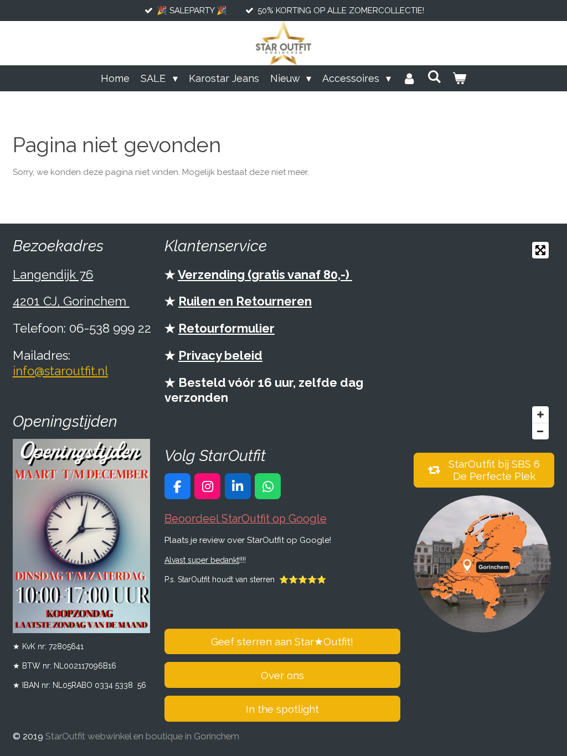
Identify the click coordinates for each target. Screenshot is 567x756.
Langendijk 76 (53, 274)
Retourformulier (226, 328)
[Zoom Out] (540, 431)
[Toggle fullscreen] (540, 250)
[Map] (484, 340)
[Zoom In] (540, 414)
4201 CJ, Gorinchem (71, 301)
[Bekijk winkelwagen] (458, 78)
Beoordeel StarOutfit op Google (245, 518)
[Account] (408, 78)
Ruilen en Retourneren (245, 301)
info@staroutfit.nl (60, 371)
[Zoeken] (433, 76)
